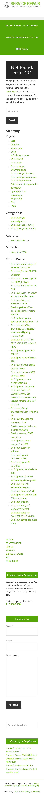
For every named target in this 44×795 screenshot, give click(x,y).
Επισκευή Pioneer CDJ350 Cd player (21, 755)
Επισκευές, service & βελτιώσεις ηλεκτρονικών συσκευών (24, 184)
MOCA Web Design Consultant (27, 791)
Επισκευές (16, 162)
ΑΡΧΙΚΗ (9, 539)
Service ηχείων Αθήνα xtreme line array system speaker (23, 311)
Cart (13, 141)
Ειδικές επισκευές (20, 155)
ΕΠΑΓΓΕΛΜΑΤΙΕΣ (13, 543)
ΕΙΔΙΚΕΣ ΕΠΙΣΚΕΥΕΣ (14, 554)
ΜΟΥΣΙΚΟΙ (10, 550)
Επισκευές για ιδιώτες (22, 225)
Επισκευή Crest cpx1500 (23, 491)
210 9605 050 (13, 604)
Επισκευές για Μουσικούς (24, 177)
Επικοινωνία (17, 159)
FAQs (13, 206)
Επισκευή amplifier (20, 502)
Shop (13, 151)
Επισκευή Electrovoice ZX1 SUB (19, 765)
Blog (13, 202)
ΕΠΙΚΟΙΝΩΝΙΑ (12, 561)
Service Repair (22, 4)
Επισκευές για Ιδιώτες (22, 173)
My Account (16, 148)
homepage (11, 91)
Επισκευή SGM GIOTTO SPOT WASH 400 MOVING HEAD (23, 343)
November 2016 (18, 252)
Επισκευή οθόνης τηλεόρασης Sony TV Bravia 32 (24, 412)
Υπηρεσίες (16, 198)
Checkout (15, 144)
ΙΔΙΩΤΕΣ (9, 547)
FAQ (7, 557)
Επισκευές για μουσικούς (23, 228)
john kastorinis (18, 240)
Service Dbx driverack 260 (23, 397)
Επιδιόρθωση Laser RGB (23, 386)
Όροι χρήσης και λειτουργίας (26, 785)
